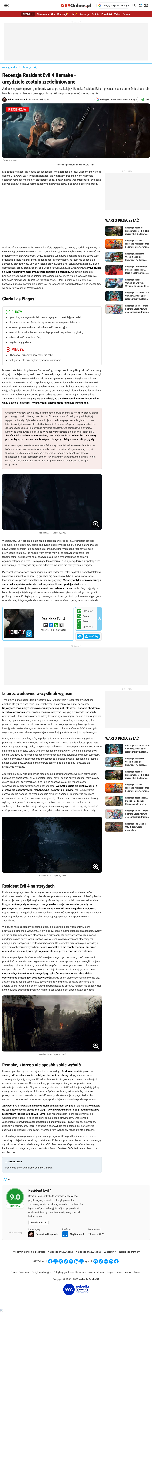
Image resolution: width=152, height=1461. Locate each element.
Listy (73, 14)
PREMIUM (28, 14)
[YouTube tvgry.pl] (95, 1261)
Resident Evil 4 (38, 1222)
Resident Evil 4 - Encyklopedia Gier (38, 623)
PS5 (93, 164)
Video (117, 14)
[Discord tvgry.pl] (111, 1261)
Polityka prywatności (64, 1272)
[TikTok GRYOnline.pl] (66, 1261)
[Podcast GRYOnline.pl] (71, 1261)
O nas (13, 1272)
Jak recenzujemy (15, 1232)
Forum (126, 14)
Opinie (95, 14)
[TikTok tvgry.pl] (101, 1261)
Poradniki (106, 14)
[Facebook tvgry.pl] (116, 1261)
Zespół (110, 1272)
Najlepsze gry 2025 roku (88, 1251)
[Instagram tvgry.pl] (106, 1261)
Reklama (100, 1272)
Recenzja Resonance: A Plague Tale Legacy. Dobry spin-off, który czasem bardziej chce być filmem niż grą (127, 801)
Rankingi (62, 14)
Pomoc (137, 1272)
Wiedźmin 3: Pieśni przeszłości (29, 1251)
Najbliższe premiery (129, 1251)
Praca (119, 1272)
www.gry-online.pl (11, 67)
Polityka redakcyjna (41, 1272)
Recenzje (85, 14)
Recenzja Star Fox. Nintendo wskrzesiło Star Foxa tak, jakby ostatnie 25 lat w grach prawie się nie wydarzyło (127, 244)
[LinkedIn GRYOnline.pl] (76, 1261)
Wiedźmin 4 (110, 1251)
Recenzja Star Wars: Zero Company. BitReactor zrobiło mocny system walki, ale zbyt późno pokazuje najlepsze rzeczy (127, 296)
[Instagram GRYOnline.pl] (55, 1261)
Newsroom (43, 14)
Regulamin (24, 1272)
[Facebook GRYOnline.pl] (50, 1261)
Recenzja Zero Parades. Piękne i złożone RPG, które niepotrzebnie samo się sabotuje (127, 270)
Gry (53, 14)
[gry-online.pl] (76, 5)
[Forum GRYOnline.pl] (81, 1261)
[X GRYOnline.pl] (60, 1261)
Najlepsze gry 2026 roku (60, 1251)
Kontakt (128, 1272)
